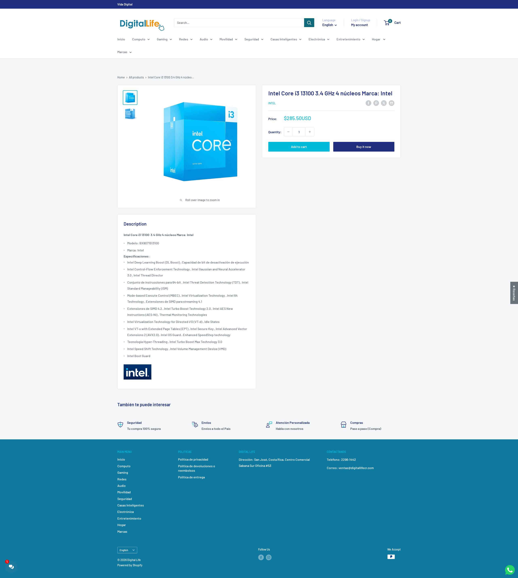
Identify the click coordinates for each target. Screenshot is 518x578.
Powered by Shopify (129, 565)
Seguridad (251, 39)
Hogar (376, 39)
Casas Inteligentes (284, 39)
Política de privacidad (193, 459)
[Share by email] (391, 103)
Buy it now (363, 147)
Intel (272, 103)
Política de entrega (191, 477)
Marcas (122, 52)
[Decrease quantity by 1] (288, 132)
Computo (138, 39)
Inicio (121, 39)
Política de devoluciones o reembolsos (196, 468)
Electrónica (317, 39)
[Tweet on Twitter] (384, 103)
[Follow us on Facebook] (261, 557)
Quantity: (274, 132)
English (124, 550)
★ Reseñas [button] (514, 293)
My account (359, 25)
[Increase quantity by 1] (310, 132)
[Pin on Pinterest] (376, 103)
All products (136, 77)
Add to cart (299, 147)
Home (121, 77)
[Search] (309, 22)
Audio (204, 39)
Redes (183, 39)
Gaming (162, 39)
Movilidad (226, 39)
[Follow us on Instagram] (269, 557)
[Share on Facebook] (368, 103)
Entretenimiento (348, 39)
